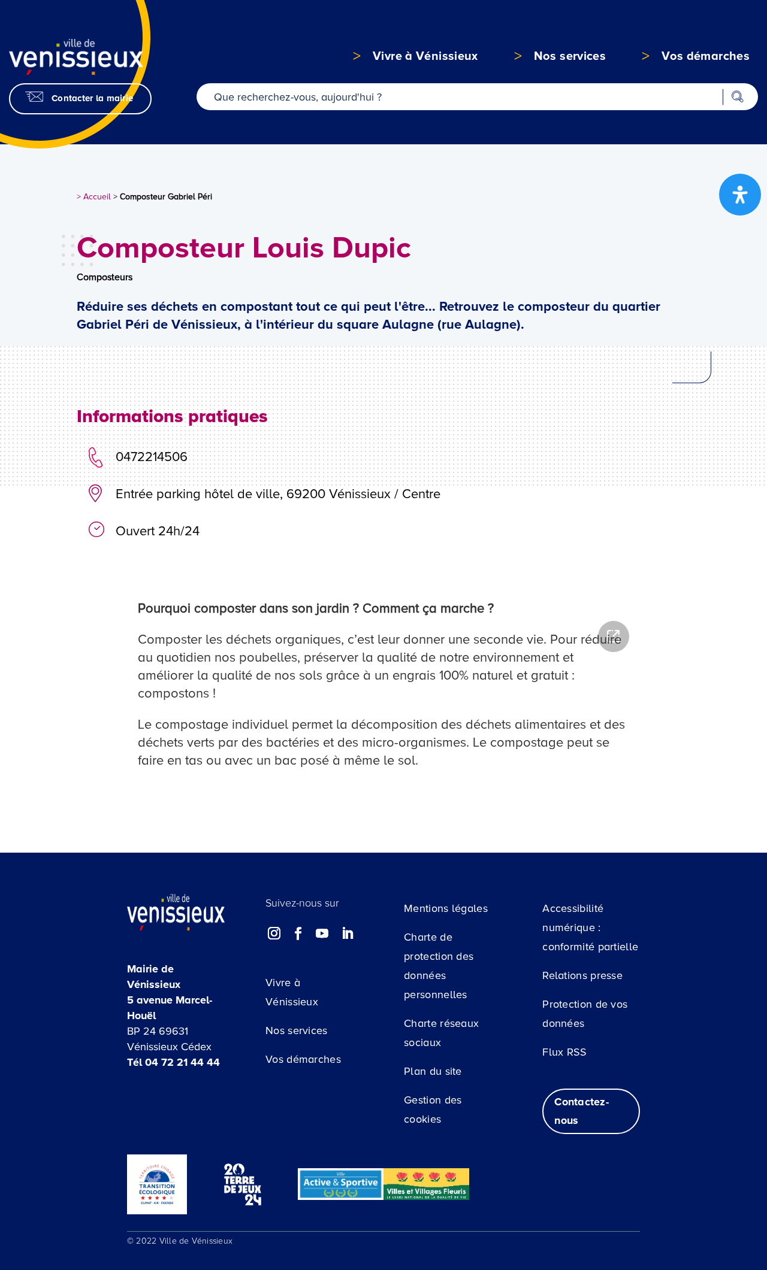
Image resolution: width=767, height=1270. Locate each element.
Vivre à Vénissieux (291, 992)
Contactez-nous (581, 1111)
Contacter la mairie (92, 98)
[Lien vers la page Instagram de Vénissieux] (274, 933)
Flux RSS (564, 1052)
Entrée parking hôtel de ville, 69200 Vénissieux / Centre (278, 494)
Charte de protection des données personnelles (438, 965)
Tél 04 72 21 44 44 (173, 1062)
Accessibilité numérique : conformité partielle (590, 927)
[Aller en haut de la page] (704, 1158)
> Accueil (94, 197)
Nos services (296, 1030)
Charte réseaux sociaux (441, 1033)
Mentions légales (446, 908)
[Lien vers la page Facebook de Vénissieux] (298, 933)
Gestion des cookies (432, 1109)
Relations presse (582, 975)
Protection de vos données (584, 1014)
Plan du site (433, 1071)
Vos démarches (303, 1059)
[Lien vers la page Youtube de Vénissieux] (322, 933)
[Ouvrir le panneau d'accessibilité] (740, 195)
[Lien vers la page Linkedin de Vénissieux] (347, 933)
